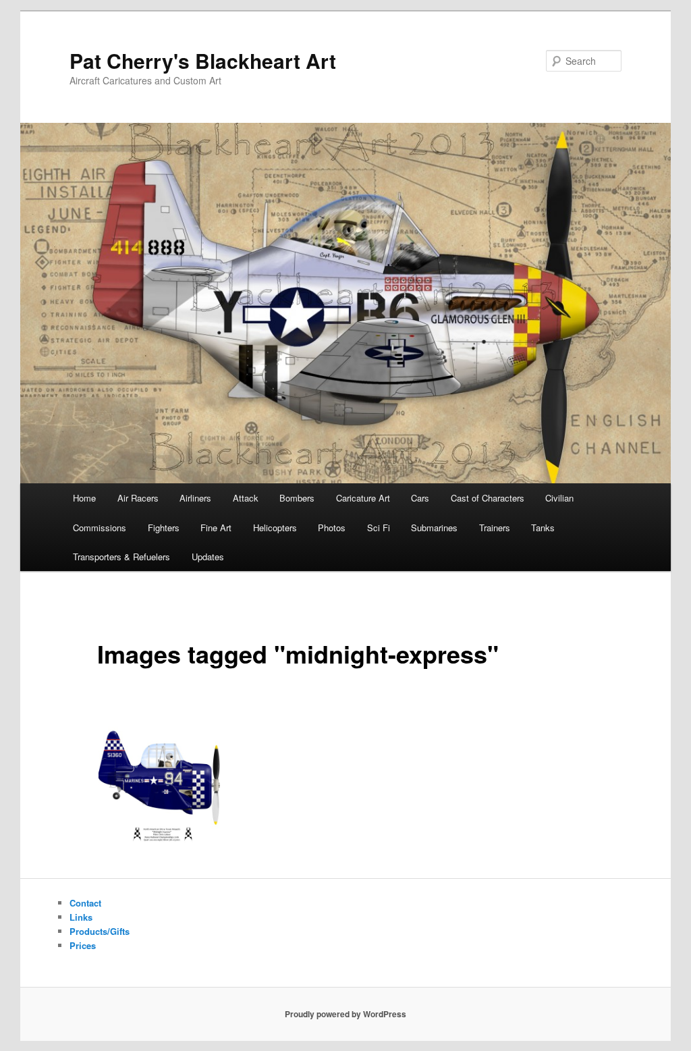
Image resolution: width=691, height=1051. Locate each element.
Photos (332, 527)
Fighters (163, 527)
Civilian (559, 497)
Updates (208, 556)
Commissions (99, 527)
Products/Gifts (100, 931)
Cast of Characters (487, 497)
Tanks (543, 527)
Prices (83, 945)
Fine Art (215, 527)
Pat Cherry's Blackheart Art (203, 60)
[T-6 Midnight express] (159, 782)
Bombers (296, 497)
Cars (420, 497)
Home (84, 497)
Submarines (434, 527)
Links (81, 917)
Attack (245, 497)
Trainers (494, 527)
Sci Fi (378, 527)
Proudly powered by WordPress (345, 1014)
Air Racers (138, 497)
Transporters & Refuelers (121, 556)
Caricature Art (363, 497)
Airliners (195, 497)
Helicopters (275, 527)
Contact (85, 902)
